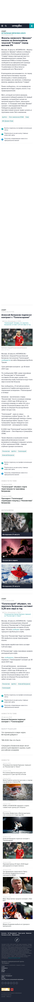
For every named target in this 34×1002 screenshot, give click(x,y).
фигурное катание (8, 254)
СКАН (2, 977)
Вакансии (28, 933)
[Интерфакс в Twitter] (8, 983)
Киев (27, 117)
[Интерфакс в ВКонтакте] (11, 983)
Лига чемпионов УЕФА (16, 117)
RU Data (3, 978)
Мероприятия (15, 935)
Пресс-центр (21, 933)
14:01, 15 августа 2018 (7, 35)
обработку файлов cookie (14, 958)
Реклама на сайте (6, 935)
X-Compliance (4, 968)
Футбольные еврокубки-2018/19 (13, 33)
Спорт (3, 31)
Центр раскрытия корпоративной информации (12, 979)
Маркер (3, 970)
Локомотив (6, 451)
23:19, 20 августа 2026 (7, 600)
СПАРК (3, 967)
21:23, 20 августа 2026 (7, 312)
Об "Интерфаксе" (12, 933)
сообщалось (9, 658)
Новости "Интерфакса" (6, 975)
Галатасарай (22, 451)
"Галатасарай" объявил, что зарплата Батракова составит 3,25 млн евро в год (17, 323)
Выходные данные (6, 995)
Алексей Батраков (8, 455)
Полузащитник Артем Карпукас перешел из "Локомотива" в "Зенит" (17, 615)
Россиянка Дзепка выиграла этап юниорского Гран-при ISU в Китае (15, 167)
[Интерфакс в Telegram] (5, 983)
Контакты (4, 933)
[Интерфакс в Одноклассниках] (17, 983)
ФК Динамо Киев (7, 121)
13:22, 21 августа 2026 (7, 153)
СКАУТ (3, 969)
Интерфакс (17, 25)
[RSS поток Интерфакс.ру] (14, 983)
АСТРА (2, 971)
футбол (4, 117)
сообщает (16, 630)
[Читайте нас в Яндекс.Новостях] (2, 983)
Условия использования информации (11, 993)
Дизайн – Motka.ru (6, 996)
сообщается (6, 360)
